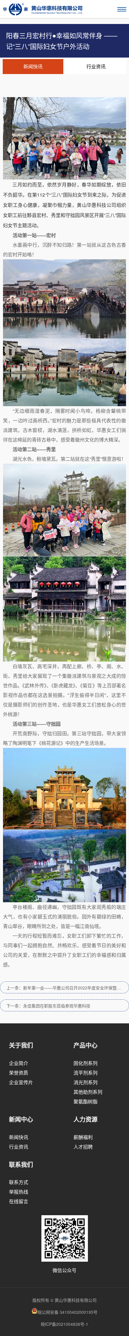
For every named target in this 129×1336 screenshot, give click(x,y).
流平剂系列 (86, 1072)
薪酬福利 (83, 1137)
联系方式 (18, 1182)
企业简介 (18, 1063)
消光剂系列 (86, 1082)
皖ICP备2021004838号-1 (64, 1324)
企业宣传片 (21, 1082)
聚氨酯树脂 (86, 1101)
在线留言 (18, 1201)
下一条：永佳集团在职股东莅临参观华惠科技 (48, 1006)
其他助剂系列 (88, 1091)
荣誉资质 (18, 1072)
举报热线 (18, 1191)
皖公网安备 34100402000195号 (68, 1312)
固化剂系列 (86, 1063)
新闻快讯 (33, 66)
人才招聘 (83, 1146)
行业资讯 (96, 66)
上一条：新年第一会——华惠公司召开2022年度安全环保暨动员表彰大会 (67, 988)
